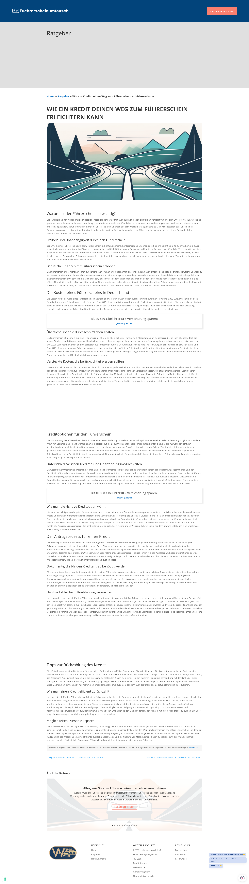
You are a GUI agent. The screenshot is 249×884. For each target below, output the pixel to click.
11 (136, 825)
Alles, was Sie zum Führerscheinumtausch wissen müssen (124, 788)
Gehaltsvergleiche (141, 872)
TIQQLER (137, 859)
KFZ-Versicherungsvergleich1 (147, 850)
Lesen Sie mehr (124, 807)
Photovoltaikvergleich (143, 876)
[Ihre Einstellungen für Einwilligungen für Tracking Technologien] (5, 879)
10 (134, 825)
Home (50, 96)
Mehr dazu (194, 747)
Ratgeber (63, 96)
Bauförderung (140, 863)
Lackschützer (139, 867)
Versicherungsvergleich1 (145, 854)
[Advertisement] (124, 66)
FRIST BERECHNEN (221, 11)
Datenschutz (181, 850)
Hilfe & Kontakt (98, 859)
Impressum (180, 854)
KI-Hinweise (181, 859)
